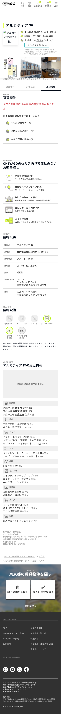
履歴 (29, 6)
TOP (5, 628)
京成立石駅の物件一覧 (22, 139)
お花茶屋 (17, 411)
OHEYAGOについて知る (13, 633)
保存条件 (48, 4)
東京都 (41, 557)
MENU (56, 6)
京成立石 (19, 414)
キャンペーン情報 (11, 639)
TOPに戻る (30, 606)
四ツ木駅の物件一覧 (21, 123)
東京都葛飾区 (31, 32)
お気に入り (38, 4)
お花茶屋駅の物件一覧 (22, 131)
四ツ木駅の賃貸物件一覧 (16, 561)
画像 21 (55, 75)
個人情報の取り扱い (39, 633)
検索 (22, 6)
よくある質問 (36, 628)
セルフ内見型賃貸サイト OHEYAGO (19, 557)
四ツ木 (39, 40)
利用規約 (34, 639)
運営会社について (38, 649)
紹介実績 (7, 644)
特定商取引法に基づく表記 (42, 644)
